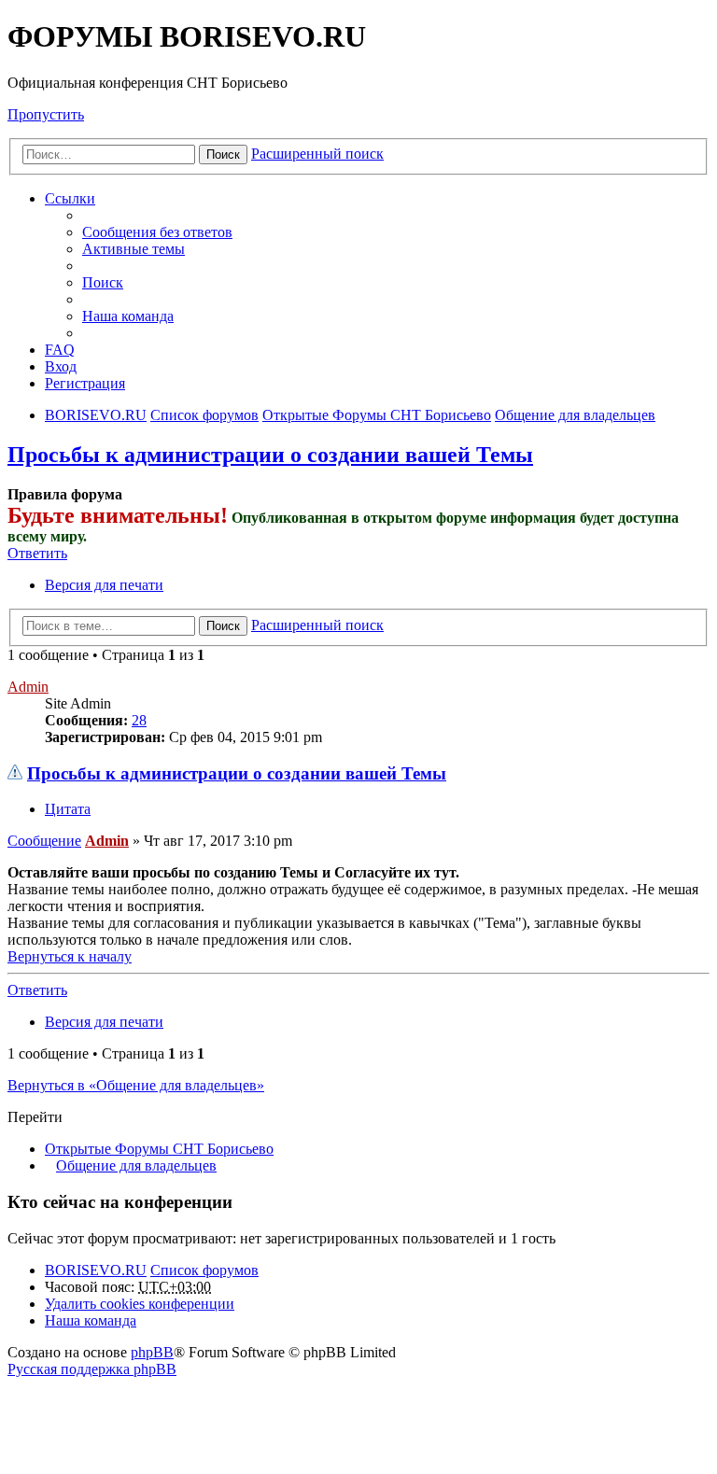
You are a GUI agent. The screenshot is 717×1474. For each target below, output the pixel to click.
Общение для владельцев (136, 1165)
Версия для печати (104, 585)
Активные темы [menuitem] (133, 249)
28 (139, 720)
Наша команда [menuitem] (128, 316)
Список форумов (204, 1270)
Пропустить (45, 114)
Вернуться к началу (69, 956)
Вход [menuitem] (61, 366)
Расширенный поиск (317, 153)
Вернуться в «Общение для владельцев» (135, 1085)
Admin (28, 687)
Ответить (37, 553)
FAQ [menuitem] (60, 350)
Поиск (223, 154)
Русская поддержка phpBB (91, 1369)
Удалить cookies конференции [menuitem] (139, 1304)
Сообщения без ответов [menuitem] (157, 232)
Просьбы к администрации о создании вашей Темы (270, 454)
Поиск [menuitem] (102, 282)
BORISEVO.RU (96, 1270)
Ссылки (70, 198)
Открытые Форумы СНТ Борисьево (159, 1149)
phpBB (152, 1352)
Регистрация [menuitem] (85, 383)
